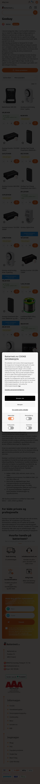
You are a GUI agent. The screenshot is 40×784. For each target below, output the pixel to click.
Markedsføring (29, 415)
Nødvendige (11, 415)
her (19, 386)
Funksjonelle (11, 425)
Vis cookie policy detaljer (20, 410)
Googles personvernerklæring (14, 390)
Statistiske (29, 425)
